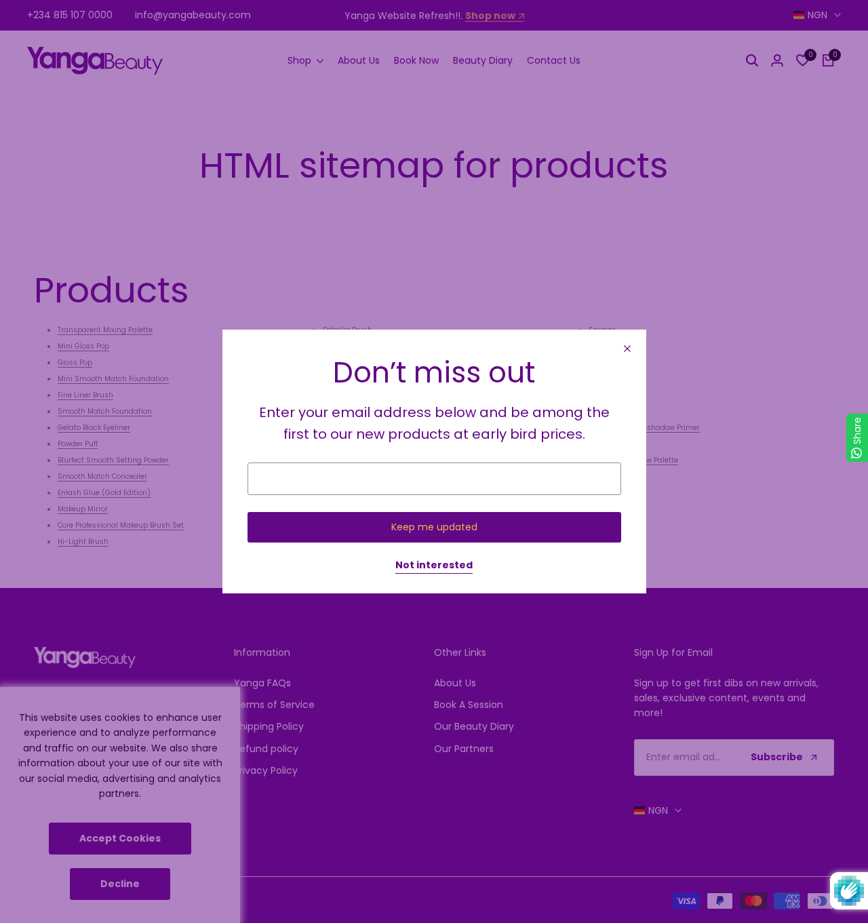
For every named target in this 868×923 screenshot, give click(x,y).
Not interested (434, 565)
